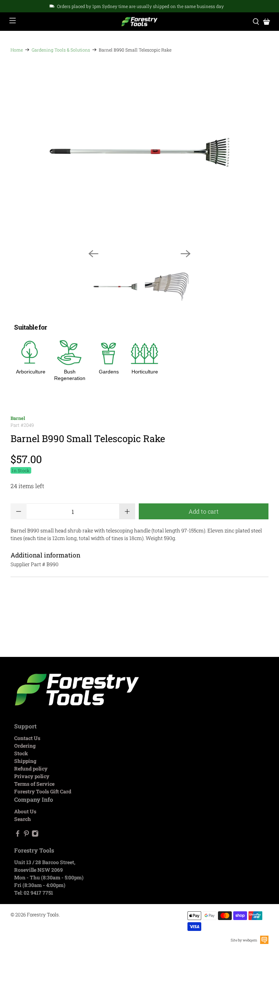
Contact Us (27, 738)
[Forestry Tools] (139, 22)
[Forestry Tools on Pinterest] (26, 834)
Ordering (25, 745)
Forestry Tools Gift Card (42, 791)
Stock (21, 753)
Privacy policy (31, 776)
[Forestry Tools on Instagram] (35, 834)
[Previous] (93, 253)
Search (22, 819)
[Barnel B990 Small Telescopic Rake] (139, 152)
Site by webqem (244, 940)
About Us (25, 811)
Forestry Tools (43, 914)
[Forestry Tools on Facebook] (17, 834)
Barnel (18, 418)
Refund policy (31, 768)
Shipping (25, 760)
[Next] (185, 253)
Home (17, 50)
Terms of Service (34, 783)
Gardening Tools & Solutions (61, 50)
